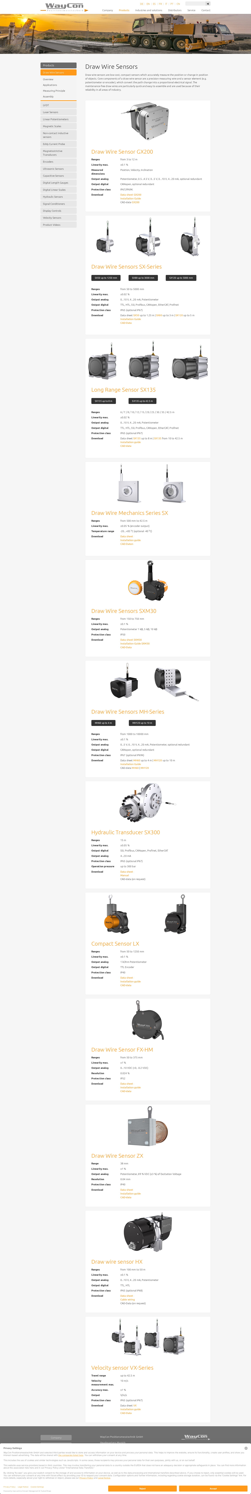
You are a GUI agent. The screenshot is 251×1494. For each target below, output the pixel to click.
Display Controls (52, 210)
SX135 (137, 438)
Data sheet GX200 (130, 194)
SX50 (136, 315)
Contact (205, 10)
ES (154, 3)
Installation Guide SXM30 (135, 643)
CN (178, 3)
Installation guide (130, 442)
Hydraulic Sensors (53, 196)
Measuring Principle (54, 90)
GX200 (135, 202)
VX (135, 1405)
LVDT (46, 105)
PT (172, 3)
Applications (50, 85)
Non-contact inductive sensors (55, 135)
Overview (48, 79)
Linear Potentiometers (55, 119)
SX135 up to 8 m (103, 401)
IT (166, 3)
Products (48, 65)
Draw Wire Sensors (53, 72)
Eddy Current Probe (54, 144)
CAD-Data (126, 647)
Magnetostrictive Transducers (52, 153)
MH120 (158, 760)
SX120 (179, 315)
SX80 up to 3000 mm (143, 278)
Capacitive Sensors (53, 175)
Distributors (175, 10)
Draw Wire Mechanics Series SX (129, 513)
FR (160, 3)
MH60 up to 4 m (103, 723)
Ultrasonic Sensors (53, 168)
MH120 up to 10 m (142, 723)
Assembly (48, 96)
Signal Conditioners (54, 203)
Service (191, 10)
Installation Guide (130, 198)
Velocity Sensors (52, 217)
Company (107, 10)
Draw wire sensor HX (116, 1262)
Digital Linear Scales (54, 189)
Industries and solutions (148, 10)
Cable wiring (127, 1299)
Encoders (48, 161)
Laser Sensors (50, 112)
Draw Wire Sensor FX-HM (122, 1049)
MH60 (136, 760)
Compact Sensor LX (115, 944)
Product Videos (51, 224)
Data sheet (126, 536)
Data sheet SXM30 (131, 639)
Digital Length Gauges (55, 182)
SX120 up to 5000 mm (181, 278)
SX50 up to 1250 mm (106, 278)
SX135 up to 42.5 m (142, 401)
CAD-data (125, 985)
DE (141, 3)
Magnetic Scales (52, 126)
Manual (124, 875)
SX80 (159, 315)
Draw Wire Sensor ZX (117, 1156)
